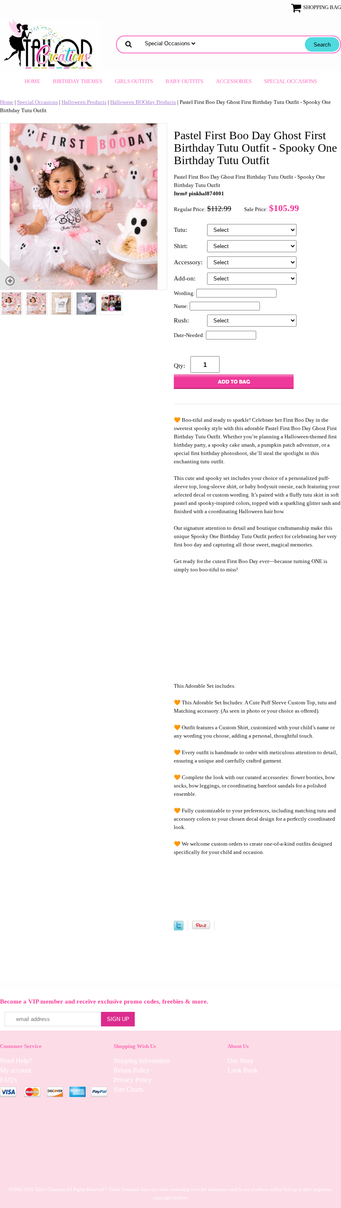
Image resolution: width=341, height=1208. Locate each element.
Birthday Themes (77, 81)
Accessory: (189, 262)
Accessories (234, 81)
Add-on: (185, 278)
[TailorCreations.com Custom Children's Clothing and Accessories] (51, 43)
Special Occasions (290, 81)
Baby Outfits (184, 81)
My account (15, 1070)
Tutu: (181, 229)
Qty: (179, 365)
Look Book (242, 1070)
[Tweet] (178, 928)
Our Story (240, 1060)
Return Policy (132, 1070)
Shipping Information (142, 1060)
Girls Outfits (134, 81)
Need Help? (16, 1060)
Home (32, 81)
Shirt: (181, 246)
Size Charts (128, 1089)
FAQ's (8, 1079)
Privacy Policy (133, 1079)
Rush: (182, 320)
